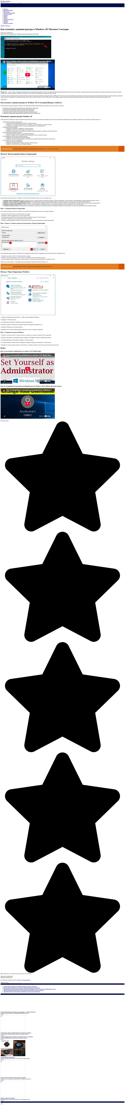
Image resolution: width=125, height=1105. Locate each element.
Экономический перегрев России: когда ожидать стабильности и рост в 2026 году (23, 990)
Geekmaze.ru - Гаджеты (6, 4)
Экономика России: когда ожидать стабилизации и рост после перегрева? (21, 991)
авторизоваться (26, 980)
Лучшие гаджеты (7, 14)
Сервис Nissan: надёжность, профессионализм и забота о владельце (20, 986)
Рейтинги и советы (8, 23)
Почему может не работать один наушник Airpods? (13, 1077)
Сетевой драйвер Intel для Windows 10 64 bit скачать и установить (17, 1036)
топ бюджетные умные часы (8, 1057)
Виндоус (5, 9)
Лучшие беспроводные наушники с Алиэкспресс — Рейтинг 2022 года (18, 1012)
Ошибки (5, 22)
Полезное (5, 20)
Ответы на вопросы (8, 19)
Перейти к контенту (5, 1)
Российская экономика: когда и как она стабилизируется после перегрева (21, 987)
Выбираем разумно (8, 10)
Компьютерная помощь (9, 12)
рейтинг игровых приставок (8, 1098)
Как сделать (6, 11)
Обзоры (5, 16)
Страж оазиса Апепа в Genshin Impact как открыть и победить (16, 1032)
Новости (5, 15)
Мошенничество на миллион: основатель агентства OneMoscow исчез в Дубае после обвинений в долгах (29, 989)
